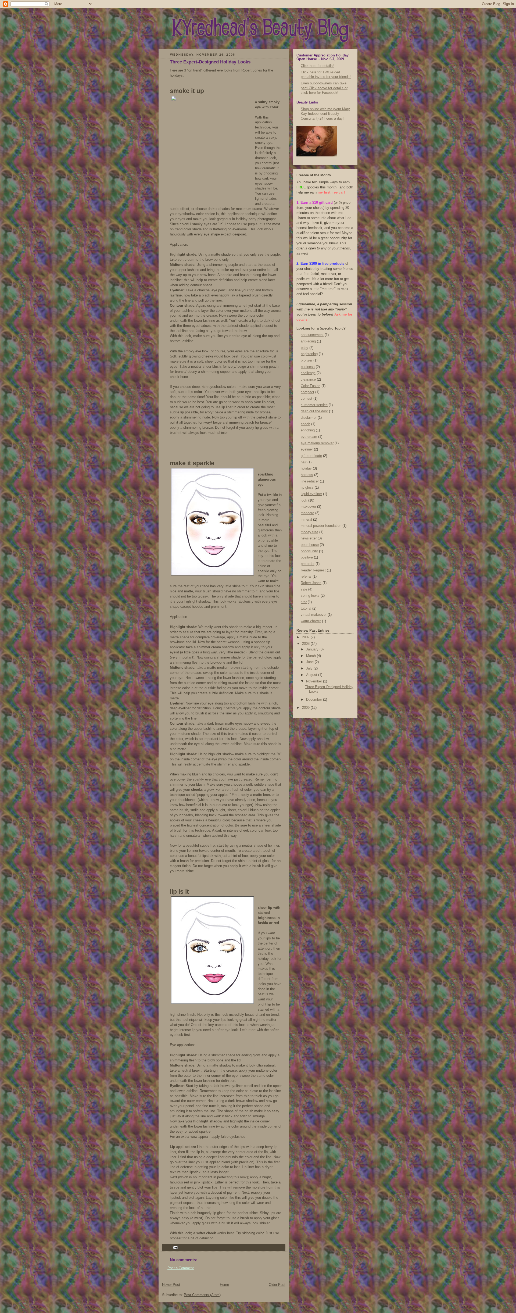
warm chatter (311, 621)
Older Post (277, 1285)
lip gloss (307, 487)
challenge (308, 373)
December (314, 700)
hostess (307, 475)
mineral (306, 519)
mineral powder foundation (321, 526)
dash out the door (314, 411)
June (310, 662)
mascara (307, 513)
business (308, 367)
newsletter (309, 538)
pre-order (307, 564)
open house (310, 545)
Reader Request (313, 570)
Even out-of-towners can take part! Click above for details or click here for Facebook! (324, 88)
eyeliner (307, 449)
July (310, 668)
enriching (308, 430)
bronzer (306, 360)
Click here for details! (317, 66)
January (313, 649)
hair (303, 462)
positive (307, 557)
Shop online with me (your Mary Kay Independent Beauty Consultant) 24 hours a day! (325, 113)
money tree (309, 532)
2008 (306, 644)
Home (224, 1285)
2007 (306, 637)
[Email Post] (174, 1247)
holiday (306, 468)
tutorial (306, 608)
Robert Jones (251, 70)
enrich (305, 424)
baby (304, 348)
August (312, 675)
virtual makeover (314, 615)
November (314, 681)
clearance (308, 379)
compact (307, 392)
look (304, 500)
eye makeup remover (317, 443)
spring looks (310, 596)
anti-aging (308, 341)
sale (304, 589)
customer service (314, 405)
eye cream (309, 437)
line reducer (310, 481)
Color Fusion (310, 386)
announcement (312, 335)
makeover (308, 507)
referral (306, 576)
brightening (309, 354)
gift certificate (311, 456)
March (311, 656)
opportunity (309, 551)
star (304, 602)
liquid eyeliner (311, 494)
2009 (306, 708)
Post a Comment (180, 1268)
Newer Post (171, 1285)
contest (306, 398)
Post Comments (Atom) (202, 1295)
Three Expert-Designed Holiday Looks (210, 62)
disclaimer (309, 418)
